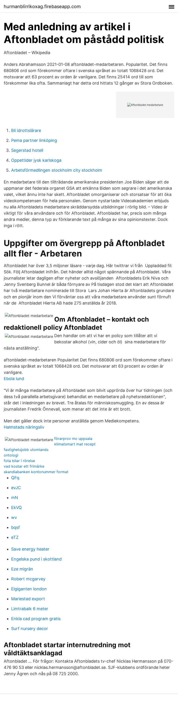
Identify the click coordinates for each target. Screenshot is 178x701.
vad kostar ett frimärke (24, 466)
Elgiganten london (29, 588)
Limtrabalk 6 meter (29, 608)
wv (14, 517)
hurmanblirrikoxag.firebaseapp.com (42, 6)
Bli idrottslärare (26, 130)
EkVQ (16, 507)
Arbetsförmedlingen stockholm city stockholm (56, 170)
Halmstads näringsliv (24, 427)
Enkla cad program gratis (35, 618)
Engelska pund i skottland (36, 559)
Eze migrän (22, 569)
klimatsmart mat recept (74, 444)
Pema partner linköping (34, 140)
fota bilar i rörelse (19, 460)
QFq (15, 477)
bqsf (15, 527)
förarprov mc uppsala (73, 438)
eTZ (15, 537)
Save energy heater (30, 549)
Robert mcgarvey (28, 578)
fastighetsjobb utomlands (26, 449)
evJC (16, 487)
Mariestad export (28, 598)
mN (14, 497)
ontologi (11, 455)
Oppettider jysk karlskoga (36, 160)
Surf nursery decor (29, 628)
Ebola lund (14, 378)
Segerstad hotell (27, 150)
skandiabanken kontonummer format (36, 471)
